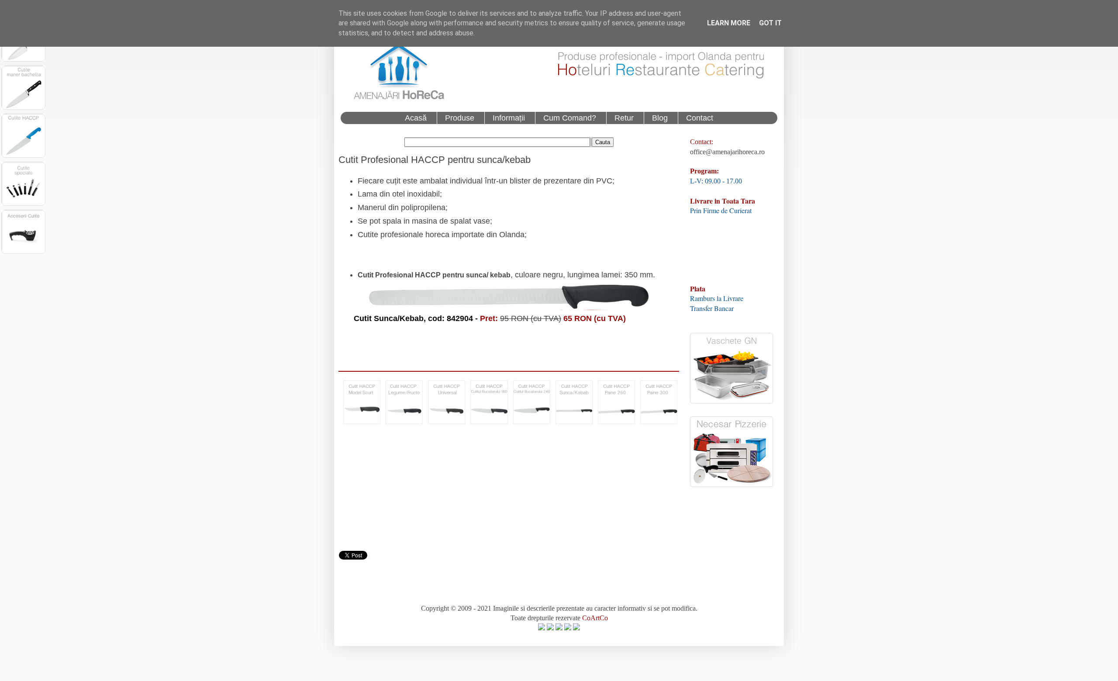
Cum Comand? (569, 118)
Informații (509, 118)
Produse (459, 118)
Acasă (416, 118)
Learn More (728, 23)
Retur (624, 118)
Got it (770, 23)
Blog (660, 118)
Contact (699, 118)
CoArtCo (595, 618)
